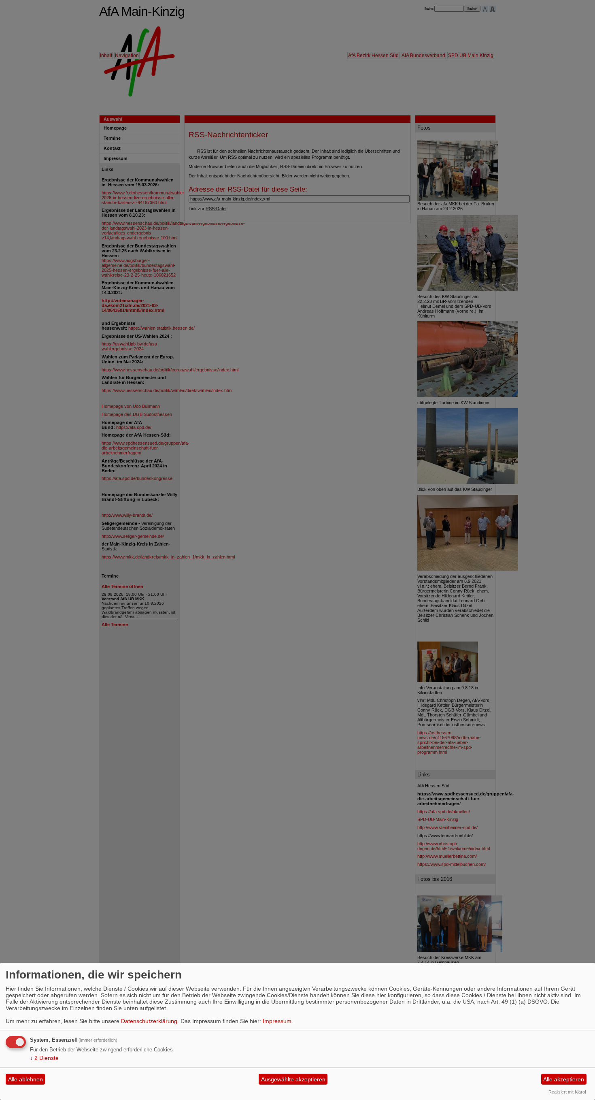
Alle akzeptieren (563, 1079)
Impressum (277, 1021)
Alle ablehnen (25, 1079)
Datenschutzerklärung (149, 1021)
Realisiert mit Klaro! (567, 1091)
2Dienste (44, 1058)
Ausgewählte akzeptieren (293, 1079)
